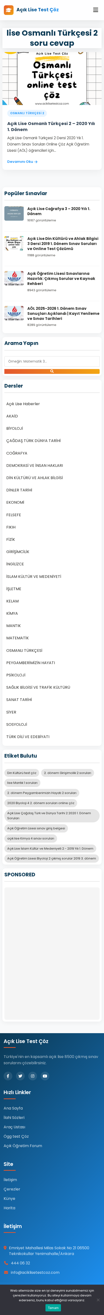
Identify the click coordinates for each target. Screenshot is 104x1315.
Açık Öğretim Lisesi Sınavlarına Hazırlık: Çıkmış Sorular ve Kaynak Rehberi (61, 278)
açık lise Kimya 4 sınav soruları (30, 838)
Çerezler (12, 1189)
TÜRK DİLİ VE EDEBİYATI (27, 737)
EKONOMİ (15, 502)
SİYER (11, 712)
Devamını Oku (20, 161)
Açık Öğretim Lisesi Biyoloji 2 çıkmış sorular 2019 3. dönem (51, 858)
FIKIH (10, 527)
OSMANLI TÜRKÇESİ (24, 650)
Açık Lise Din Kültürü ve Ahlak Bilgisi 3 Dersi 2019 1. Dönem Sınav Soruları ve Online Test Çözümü (62, 243)
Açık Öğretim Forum (23, 1146)
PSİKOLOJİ (15, 675)
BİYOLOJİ (14, 428)
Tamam (53, 1308)
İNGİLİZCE (15, 564)
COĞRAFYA (16, 453)
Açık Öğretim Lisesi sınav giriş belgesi (36, 828)
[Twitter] (20, 1076)
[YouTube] (45, 1076)
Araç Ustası (14, 1127)
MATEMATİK (17, 638)
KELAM (12, 601)
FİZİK (10, 539)
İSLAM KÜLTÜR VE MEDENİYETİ (33, 576)
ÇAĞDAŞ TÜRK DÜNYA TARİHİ (33, 440)
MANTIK (13, 625)
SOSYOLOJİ (16, 724)
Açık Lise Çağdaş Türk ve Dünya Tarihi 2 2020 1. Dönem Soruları (49, 815)
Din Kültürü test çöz (21, 773)
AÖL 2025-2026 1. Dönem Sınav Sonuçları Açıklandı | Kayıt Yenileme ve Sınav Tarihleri (63, 313)
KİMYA (12, 613)
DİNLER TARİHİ (19, 490)
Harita (9, 1208)
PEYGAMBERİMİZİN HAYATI (30, 663)
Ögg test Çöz (16, 1136)
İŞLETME (13, 589)
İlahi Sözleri (14, 1117)
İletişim (10, 1180)
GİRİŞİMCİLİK (17, 552)
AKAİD (12, 416)
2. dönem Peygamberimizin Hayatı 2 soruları (41, 793)
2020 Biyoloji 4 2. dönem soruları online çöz (40, 803)
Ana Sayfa (13, 1108)
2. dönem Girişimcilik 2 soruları (67, 773)
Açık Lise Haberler (23, 404)
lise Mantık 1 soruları (22, 783)
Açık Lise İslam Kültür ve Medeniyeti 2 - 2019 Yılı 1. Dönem (50, 848)
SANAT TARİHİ (19, 699)
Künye (9, 1198)
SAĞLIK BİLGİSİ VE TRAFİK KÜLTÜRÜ (38, 687)
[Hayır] (98, 1299)
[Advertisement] (52, 953)
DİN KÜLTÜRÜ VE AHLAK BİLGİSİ (34, 478)
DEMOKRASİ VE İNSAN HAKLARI (34, 465)
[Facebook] (8, 1076)
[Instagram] (32, 1076)
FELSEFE (13, 515)
